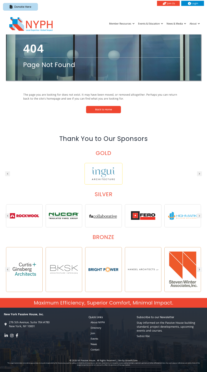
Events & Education (149, 23)
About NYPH (98, 322)
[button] (168, 3)
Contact (95, 349)
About (193, 23)
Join (93, 333)
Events (94, 338)
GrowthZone (131, 360)
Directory (96, 327)
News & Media (175, 23)
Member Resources (120, 23)
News (94, 344)
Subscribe (143, 336)
